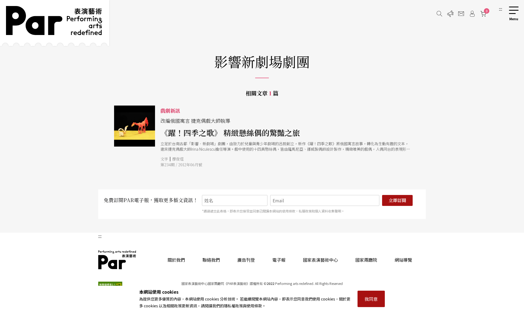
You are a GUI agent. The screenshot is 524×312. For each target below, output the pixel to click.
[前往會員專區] (472, 13)
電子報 (278, 259)
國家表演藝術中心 (320, 259)
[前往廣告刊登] (450, 13)
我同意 (371, 299)
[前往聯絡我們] (461, 13)
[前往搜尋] (439, 13)
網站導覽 (403, 259)
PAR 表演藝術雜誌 (117, 259)
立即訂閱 (397, 200)
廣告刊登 (246, 259)
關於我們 (176, 259)
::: (500, 8)
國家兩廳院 (366, 259)
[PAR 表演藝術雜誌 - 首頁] (54, 23)
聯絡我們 (211, 259)
